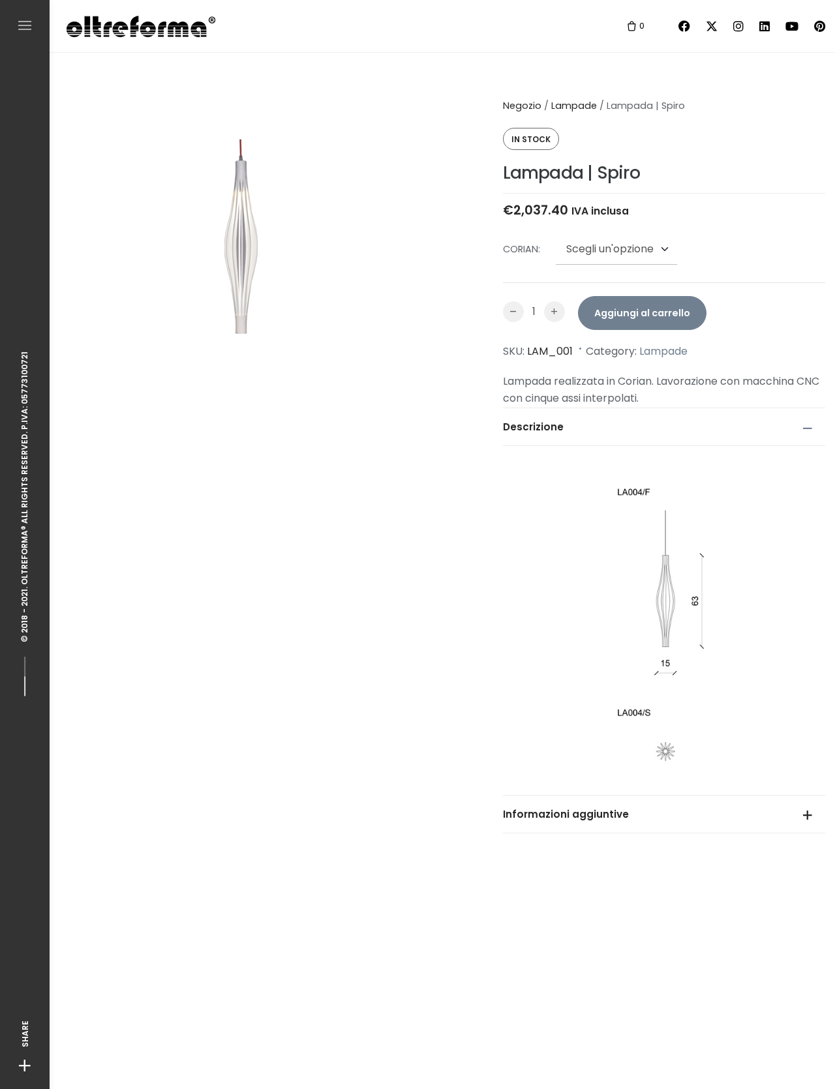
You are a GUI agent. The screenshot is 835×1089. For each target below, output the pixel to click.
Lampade (574, 105)
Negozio (522, 105)
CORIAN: (521, 249)
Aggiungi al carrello (642, 313)
